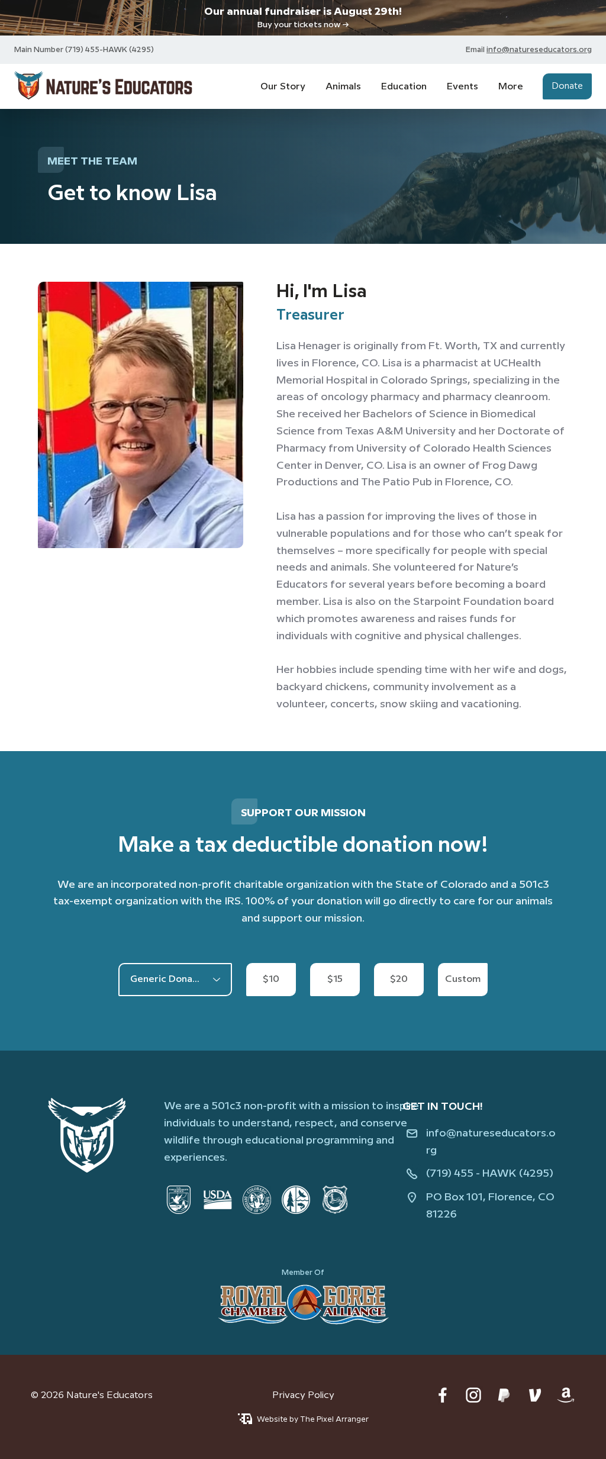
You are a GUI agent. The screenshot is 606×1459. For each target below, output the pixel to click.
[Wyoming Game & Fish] (335, 1200)
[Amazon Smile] (565, 1395)
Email (476, 49)
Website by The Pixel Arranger (313, 1419)
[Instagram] (473, 1395)
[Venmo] (535, 1395)
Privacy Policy (303, 1395)
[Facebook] (442, 1395)
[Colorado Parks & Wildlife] (257, 1200)
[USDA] (218, 1200)
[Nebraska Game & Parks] (296, 1200)
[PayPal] (504, 1395)
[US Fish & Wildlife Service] (179, 1200)
